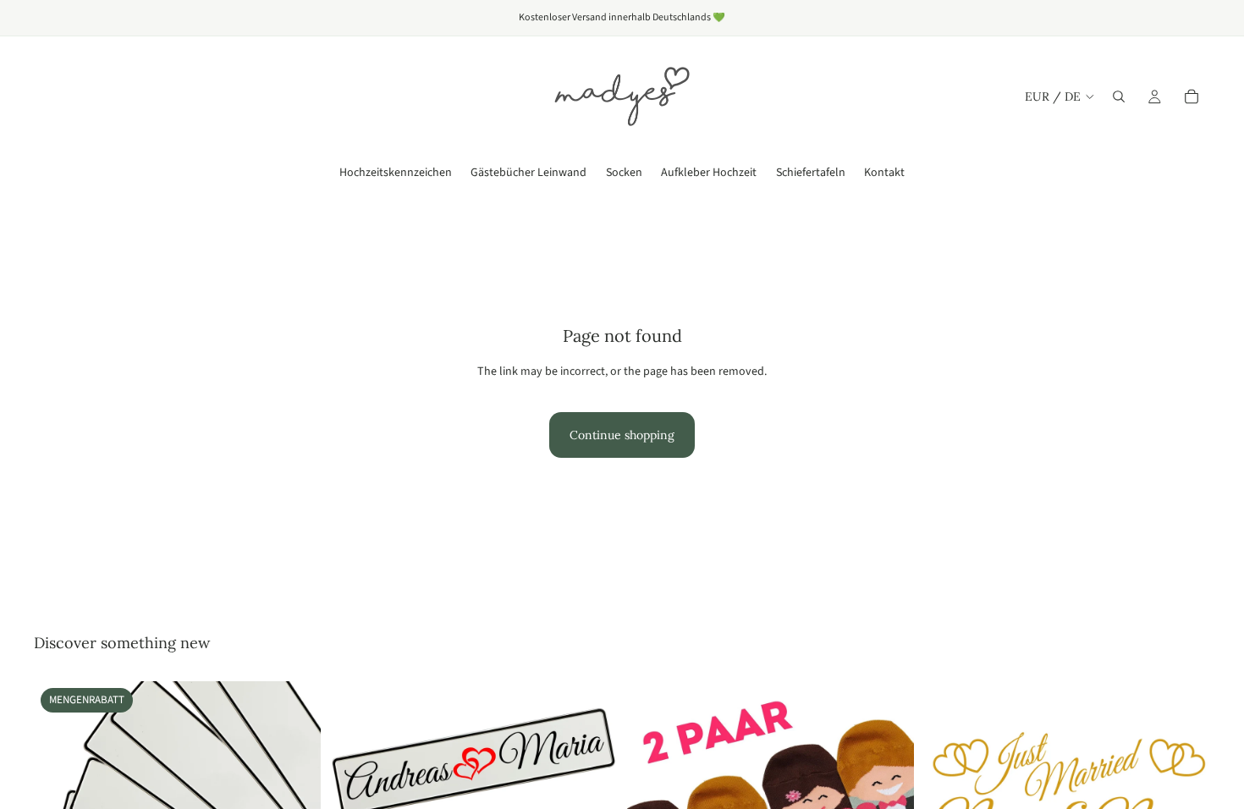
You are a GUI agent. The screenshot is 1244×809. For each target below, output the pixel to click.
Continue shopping (622, 435)
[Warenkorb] (1191, 96)
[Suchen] (1118, 96)
